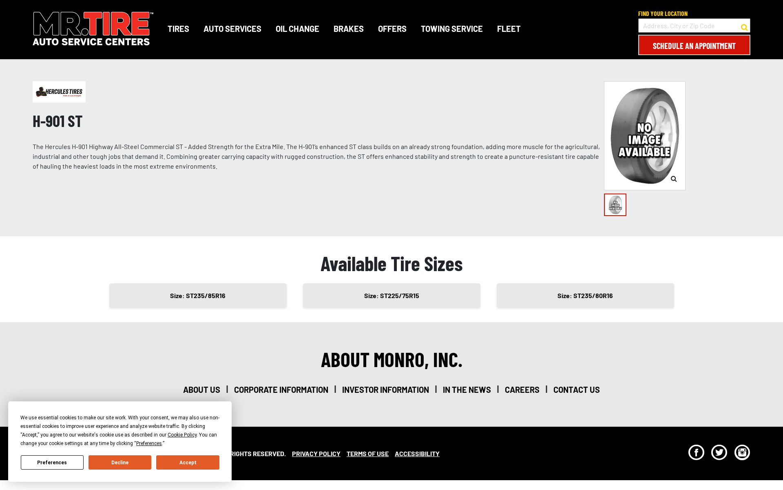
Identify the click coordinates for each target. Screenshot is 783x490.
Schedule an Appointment (694, 46)
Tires (178, 28)
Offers (392, 28)
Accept (188, 463)
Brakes (349, 28)
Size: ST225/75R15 (391, 295)
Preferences (52, 463)
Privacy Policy (316, 453)
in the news (467, 389)
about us (201, 389)
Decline (119, 463)
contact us (576, 389)
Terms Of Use (368, 453)
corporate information (281, 389)
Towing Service (452, 28)
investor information (385, 389)
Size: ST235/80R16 (585, 295)
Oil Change (297, 28)
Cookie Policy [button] (182, 435)
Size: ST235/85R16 (198, 295)
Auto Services (232, 28)
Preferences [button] (149, 443)
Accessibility (417, 453)
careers (522, 389)
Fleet (509, 28)
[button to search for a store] (744, 26)
